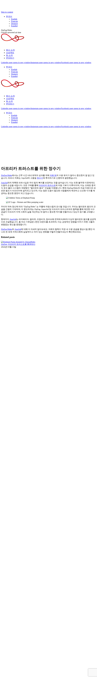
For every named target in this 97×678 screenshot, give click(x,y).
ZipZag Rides (6, 175)
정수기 (40, 178)
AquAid (4, 183)
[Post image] (18, 242)
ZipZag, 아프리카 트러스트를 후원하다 (18, 244)
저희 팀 (53, 175)
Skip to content (7, 12)
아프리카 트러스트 (47, 185)
